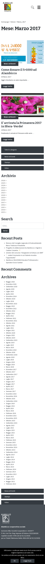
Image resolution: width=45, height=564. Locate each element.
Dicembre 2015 (11, 416)
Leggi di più (27, 561)
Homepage (5, 22)
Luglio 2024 (10, 301)
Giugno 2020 (10, 335)
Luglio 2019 (10, 345)
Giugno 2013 (10, 479)
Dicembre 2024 (11, 296)
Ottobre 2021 (10, 323)
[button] (3, 181)
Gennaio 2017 (11, 391)
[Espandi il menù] (39, 7)
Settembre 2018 (11, 355)
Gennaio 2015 (11, 442)
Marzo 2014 (10, 467)
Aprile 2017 (10, 386)
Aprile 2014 (10, 464)
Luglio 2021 (10, 328)
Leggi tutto (7, 86)
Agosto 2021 (10, 326)
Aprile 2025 (10, 294)
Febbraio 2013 (11, 484)
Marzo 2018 (10, 367)
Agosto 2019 (10, 343)
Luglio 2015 (10, 428)
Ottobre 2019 (10, 338)
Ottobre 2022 (10, 311)
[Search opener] (32, 7)
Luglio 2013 (10, 477)
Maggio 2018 (10, 365)
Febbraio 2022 (11, 318)
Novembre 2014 (11, 447)
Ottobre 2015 (10, 421)
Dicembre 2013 (11, 474)
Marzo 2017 (10, 389)
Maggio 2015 (10, 433)
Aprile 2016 (10, 408)
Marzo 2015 (10, 438)
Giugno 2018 (10, 362)
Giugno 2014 (10, 460)
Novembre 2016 (11, 396)
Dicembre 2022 (11, 309)
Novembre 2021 (11, 321)
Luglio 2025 (10, 291)
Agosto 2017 (10, 377)
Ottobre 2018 (10, 352)
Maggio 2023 (10, 306)
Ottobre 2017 (10, 372)
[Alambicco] (7, 7)
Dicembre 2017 (11, 369)
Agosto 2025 (10, 289)
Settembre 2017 (11, 374)
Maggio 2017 (10, 384)
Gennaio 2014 (11, 472)
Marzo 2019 (10, 347)
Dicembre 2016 (11, 394)
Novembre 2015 (11, 418)
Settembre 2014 (11, 452)
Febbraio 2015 (11, 440)
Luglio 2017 (10, 379)
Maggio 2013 (10, 482)
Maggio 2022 (10, 313)
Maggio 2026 (10, 282)
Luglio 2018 (10, 360)
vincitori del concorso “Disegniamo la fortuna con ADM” (24, 253)
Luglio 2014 (10, 457)
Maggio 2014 (10, 462)
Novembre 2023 (11, 304)
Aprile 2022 (10, 316)
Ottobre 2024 (10, 299)
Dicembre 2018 (11, 350)
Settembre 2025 (11, 287)
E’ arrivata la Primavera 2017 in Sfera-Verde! (21, 124)
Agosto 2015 (10, 425)
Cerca (5, 231)
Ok (15, 561)
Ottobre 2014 (10, 450)
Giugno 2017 (10, 382)
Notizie (13, 22)
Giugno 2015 (10, 430)
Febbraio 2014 (11, 469)
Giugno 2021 (10, 330)
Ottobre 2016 (10, 399)
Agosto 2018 (10, 357)
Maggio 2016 (10, 406)
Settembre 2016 (11, 401)
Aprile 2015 (10, 435)
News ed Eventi (10, 64)
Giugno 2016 (10, 404)
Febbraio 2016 (11, 413)
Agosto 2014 (10, 455)
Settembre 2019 (11, 340)
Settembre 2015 (11, 423)
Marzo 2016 (10, 411)
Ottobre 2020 (10, 333)
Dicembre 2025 (11, 284)
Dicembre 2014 (11, 445)
